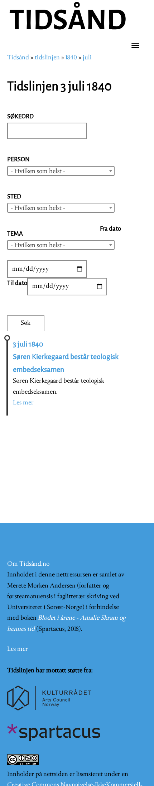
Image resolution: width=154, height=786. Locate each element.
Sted (14, 196)
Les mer (23, 402)
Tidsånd (18, 57)
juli (87, 57)
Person (18, 159)
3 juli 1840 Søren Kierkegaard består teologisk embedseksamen (66, 356)
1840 (71, 57)
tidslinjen (47, 57)
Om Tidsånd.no (28, 564)
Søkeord (20, 116)
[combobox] (61, 171)
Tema (15, 233)
